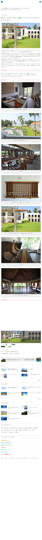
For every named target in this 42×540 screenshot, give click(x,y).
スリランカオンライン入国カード (12, 374)
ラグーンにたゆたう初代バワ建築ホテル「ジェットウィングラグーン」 (14, 419)
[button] (40, 2)
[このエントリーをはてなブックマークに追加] (6, 344)
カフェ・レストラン (4, 432)
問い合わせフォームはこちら (16, 9)
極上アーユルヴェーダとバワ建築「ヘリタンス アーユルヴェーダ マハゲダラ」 (14, 413)
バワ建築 (11, 353)
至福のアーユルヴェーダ (14, 351)
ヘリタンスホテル (16, 353)
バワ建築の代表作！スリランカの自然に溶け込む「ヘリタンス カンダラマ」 (34, 413)
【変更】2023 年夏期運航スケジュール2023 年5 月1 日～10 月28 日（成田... (12, 369)
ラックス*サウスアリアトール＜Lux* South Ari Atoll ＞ (34, 393)
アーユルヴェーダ (5, 353)
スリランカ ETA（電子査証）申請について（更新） (34, 375)
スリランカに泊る (7, 351)
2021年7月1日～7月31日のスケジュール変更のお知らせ (34, 387)
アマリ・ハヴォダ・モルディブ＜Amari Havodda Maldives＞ (14, 393)
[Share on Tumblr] (13, 344)
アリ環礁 (16, 432)
